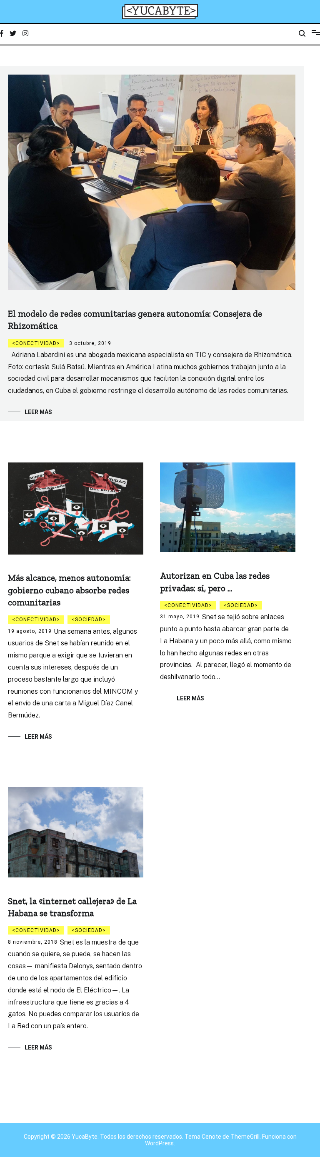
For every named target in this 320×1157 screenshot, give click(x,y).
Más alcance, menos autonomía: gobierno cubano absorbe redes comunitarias (69, 589)
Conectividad (36, 343)
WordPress (159, 1143)
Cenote (211, 1136)
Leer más (38, 412)
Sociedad (88, 619)
